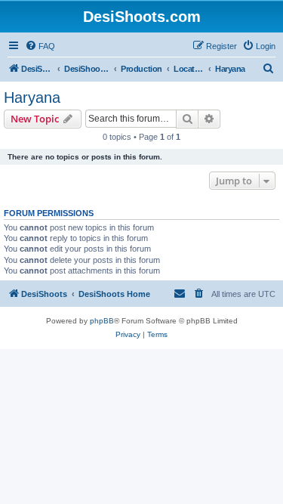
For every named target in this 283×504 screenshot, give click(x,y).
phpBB (102, 321)
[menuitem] (40, 46)
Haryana (32, 97)
